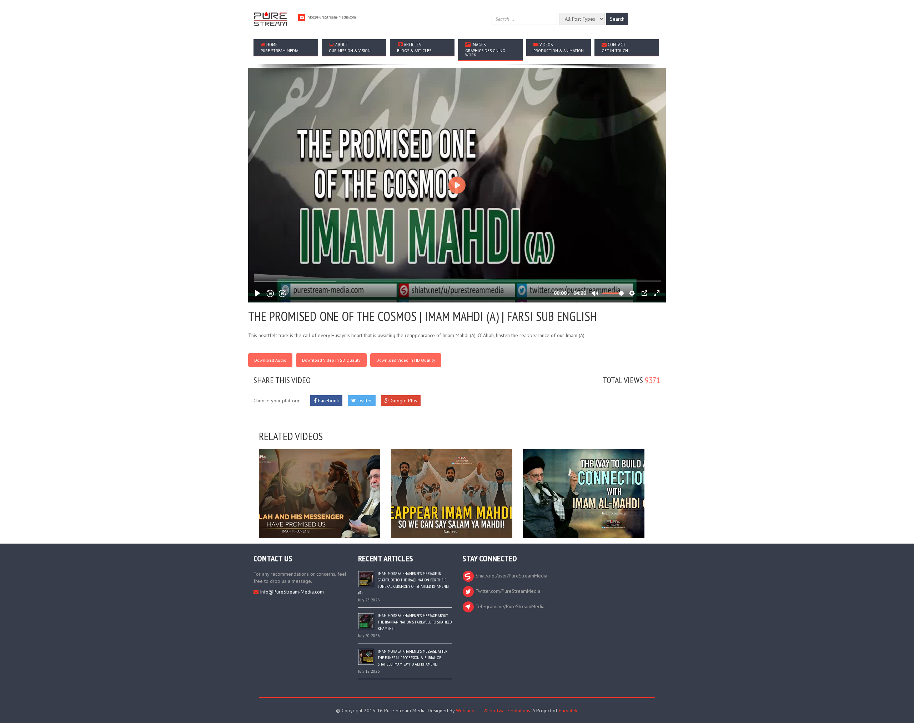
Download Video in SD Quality (331, 360)
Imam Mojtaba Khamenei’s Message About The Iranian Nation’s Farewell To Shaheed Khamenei (415, 622)
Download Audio (270, 360)
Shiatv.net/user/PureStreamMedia (510, 575)
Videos (558, 47)
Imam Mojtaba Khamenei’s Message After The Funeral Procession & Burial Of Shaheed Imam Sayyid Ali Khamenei (412, 657)
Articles (414, 47)
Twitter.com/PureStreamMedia (507, 591)
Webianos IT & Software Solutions (493, 710)
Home (279, 47)
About (350, 47)
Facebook (328, 400)
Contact (615, 47)
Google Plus (403, 400)
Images (485, 49)
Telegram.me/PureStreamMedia (509, 606)
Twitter (364, 400)
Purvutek (568, 710)
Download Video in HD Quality (405, 360)
